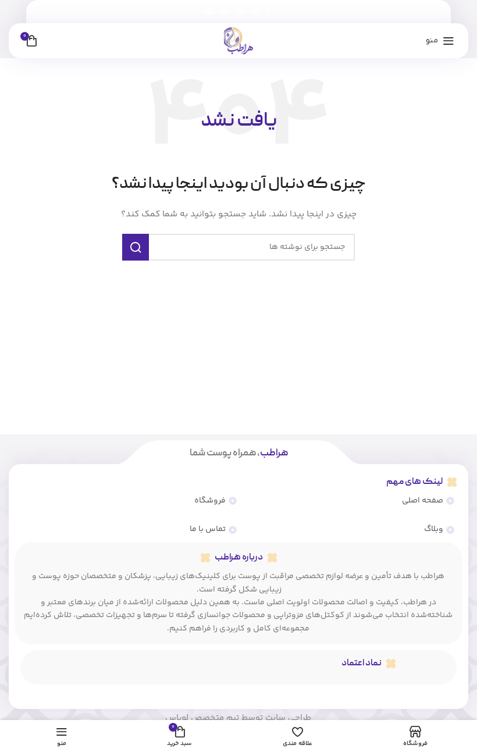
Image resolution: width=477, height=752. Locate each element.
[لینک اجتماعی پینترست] (239, 11)
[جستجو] (135, 247)
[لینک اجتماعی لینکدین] (225, 11)
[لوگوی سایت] (238, 40)
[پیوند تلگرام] (210, 11)
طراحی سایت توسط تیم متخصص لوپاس (238, 718)
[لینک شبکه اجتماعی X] (254, 11)
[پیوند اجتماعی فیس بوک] (268, 11)
